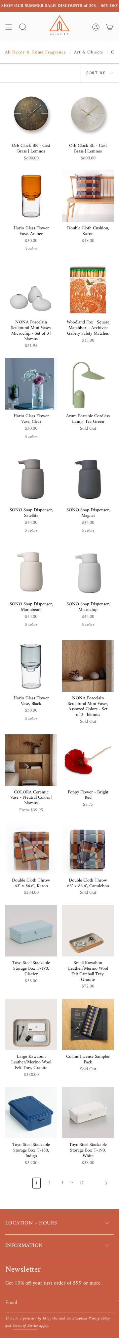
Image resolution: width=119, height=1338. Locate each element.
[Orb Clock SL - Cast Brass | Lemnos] (88, 113)
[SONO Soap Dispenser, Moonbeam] (31, 572)
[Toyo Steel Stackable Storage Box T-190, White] (88, 1112)
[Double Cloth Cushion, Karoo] (88, 196)
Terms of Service (25, 1325)
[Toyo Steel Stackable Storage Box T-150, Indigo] (31, 1112)
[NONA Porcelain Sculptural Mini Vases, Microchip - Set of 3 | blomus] (31, 290)
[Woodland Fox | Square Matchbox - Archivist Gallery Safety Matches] (88, 290)
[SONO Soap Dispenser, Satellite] (31, 478)
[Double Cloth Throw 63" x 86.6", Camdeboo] (88, 848)
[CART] (110, 27)
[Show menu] (8, 27)
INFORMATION (24, 1245)
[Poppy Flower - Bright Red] (88, 760)
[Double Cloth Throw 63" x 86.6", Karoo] (31, 848)
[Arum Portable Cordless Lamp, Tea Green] (88, 384)
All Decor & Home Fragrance (35, 52)
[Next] (100, 1183)
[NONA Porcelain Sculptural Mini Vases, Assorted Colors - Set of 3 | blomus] (88, 666)
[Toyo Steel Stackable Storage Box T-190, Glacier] (31, 930)
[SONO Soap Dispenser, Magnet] (88, 478)
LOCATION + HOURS (31, 1223)
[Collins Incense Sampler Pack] (88, 1024)
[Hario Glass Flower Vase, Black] (31, 666)
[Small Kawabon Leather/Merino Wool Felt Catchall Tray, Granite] (88, 930)
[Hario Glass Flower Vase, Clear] (31, 384)
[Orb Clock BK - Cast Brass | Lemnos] (31, 113)
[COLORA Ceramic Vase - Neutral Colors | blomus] (31, 760)
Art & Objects (88, 52)
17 (81, 1183)
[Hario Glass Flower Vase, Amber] (31, 196)
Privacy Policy (99, 1318)
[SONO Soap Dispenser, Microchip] (88, 572)
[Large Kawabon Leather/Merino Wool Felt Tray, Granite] (31, 1024)
